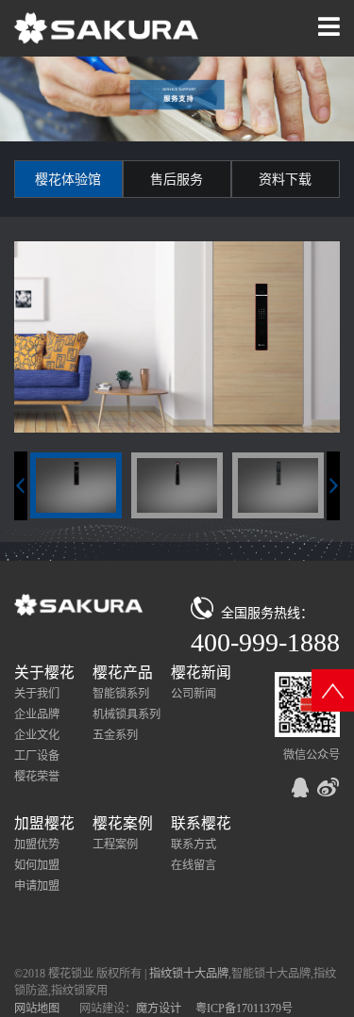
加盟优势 (36, 844)
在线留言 (193, 865)
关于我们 (36, 693)
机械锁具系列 (126, 714)
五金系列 (115, 735)
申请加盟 (36, 886)
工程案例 (115, 844)
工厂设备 (36, 756)
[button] (334, 485)
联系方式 (193, 844)
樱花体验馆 (68, 179)
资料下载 (285, 179)
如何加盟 (36, 865)
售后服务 (176, 179)
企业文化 (36, 735)
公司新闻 (193, 693)
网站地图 (36, 1008)
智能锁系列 (121, 693)
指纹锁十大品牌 (188, 973)
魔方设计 (158, 1008)
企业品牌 (36, 714)
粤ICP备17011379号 (244, 1008)
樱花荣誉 (36, 776)
